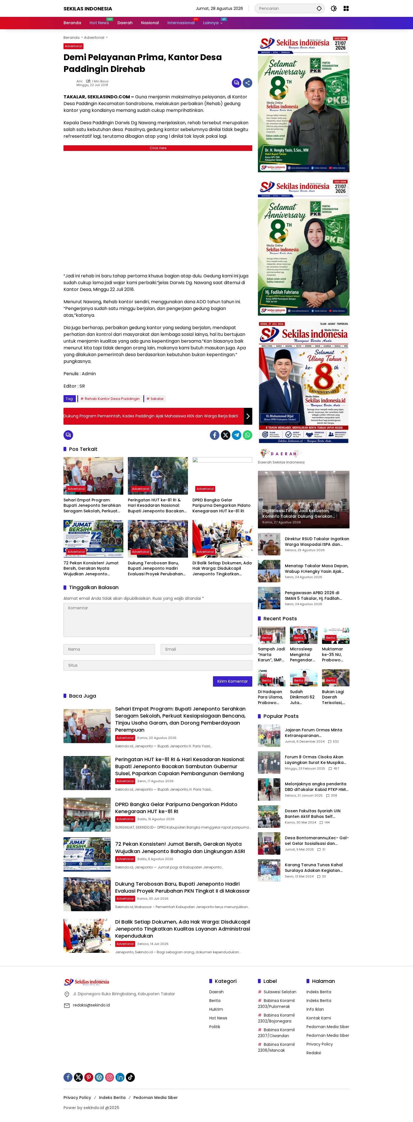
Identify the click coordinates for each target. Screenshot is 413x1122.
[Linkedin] (119, 1077)
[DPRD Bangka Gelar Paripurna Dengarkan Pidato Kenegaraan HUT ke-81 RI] (222, 476)
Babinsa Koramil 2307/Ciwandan (276, 1033)
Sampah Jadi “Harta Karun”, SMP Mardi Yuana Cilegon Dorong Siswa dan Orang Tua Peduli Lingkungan (271, 655)
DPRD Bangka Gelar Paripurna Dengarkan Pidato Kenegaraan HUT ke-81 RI (221, 505)
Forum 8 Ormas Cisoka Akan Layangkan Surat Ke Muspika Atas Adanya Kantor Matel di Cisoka (314, 759)
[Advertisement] (157, 210)
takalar (157, 398)
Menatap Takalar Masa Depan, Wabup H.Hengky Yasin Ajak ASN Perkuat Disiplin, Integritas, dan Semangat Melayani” (316, 568)
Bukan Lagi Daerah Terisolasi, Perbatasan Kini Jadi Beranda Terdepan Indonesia (334, 697)
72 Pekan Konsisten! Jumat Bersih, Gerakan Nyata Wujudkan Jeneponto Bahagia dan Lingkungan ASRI (91, 568)
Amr (79, 81)
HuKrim (216, 1009)
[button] (319, 8)
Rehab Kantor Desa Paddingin (112, 398)
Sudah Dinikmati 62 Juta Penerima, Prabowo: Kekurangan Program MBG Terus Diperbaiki (302, 697)
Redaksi (314, 1053)
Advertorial (73, 46)
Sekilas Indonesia (87, 8)
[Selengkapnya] (304, 453)
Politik (214, 1027)
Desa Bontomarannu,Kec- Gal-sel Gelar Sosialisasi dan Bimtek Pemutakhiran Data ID (317, 840)
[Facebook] (214, 435)
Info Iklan (315, 1009)
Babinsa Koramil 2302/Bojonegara (276, 1018)
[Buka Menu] (346, 8)
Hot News (218, 1018)
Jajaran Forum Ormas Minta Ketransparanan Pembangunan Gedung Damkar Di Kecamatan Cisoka (315, 732)
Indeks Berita (319, 992)
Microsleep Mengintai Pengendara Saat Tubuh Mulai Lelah (302, 655)
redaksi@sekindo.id (91, 1005)
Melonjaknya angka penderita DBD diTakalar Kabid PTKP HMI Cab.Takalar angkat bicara (315, 786)
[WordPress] (99, 1077)
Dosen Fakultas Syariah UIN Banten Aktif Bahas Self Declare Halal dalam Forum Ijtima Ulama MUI (313, 813)
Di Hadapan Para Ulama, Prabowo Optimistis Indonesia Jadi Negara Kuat (270, 697)
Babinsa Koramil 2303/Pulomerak (276, 1003)
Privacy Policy (320, 1044)
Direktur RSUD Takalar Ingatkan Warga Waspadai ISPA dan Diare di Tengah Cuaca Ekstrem (317, 541)
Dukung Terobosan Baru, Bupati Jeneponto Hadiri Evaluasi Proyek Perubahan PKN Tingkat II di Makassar (155, 568)
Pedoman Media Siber (328, 1027)
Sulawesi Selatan (280, 992)
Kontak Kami (319, 1018)
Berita (266, 638)
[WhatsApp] (247, 435)
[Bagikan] (247, 83)
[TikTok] (130, 1077)
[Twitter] (225, 435)
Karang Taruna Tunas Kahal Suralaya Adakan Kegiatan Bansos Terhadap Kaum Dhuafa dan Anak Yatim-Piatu (315, 867)
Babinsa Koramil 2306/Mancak (276, 1047)
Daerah (216, 992)
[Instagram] (109, 1077)
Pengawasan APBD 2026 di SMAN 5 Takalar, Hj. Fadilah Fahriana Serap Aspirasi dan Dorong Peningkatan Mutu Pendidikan (314, 595)
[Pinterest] (88, 1077)
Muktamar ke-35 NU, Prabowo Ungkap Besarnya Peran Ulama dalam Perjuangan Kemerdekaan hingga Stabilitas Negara (335, 655)
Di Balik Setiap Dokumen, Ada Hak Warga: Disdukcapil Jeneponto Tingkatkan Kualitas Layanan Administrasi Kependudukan (222, 568)
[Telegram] (236, 435)
